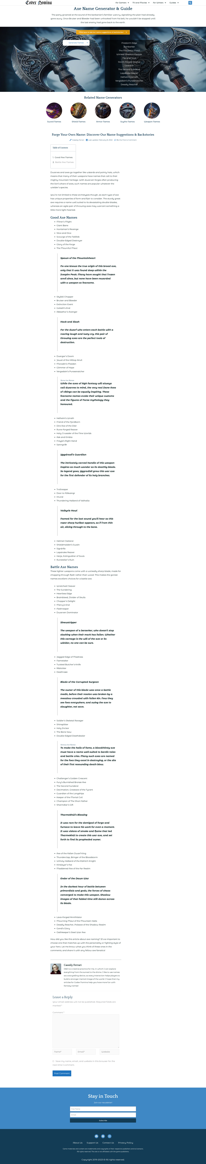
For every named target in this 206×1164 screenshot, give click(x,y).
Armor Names (103, 122)
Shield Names (78, 122)
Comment (58, 1012)
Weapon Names (152, 122)
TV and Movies (140, 3)
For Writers (158, 3)
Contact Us (108, 1143)
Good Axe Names (64, 157)
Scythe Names (127, 122)
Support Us (92, 1143)
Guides (173, 3)
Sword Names (54, 122)
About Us (77, 1143)
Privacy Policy (125, 1143)
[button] (190, 3)
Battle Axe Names (64, 162)
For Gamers (121, 3)
